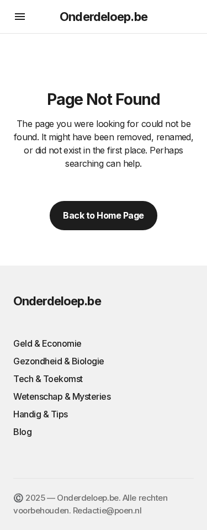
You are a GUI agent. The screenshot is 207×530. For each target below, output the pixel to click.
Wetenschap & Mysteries (61, 396)
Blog (22, 431)
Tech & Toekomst (48, 378)
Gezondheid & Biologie (58, 361)
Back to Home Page (103, 215)
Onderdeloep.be (103, 16)
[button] (19, 16)
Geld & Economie (47, 343)
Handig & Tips (40, 414)
